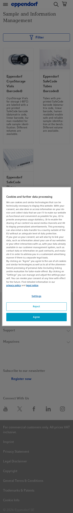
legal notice (32, 285)
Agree (36, 317)
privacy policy (13, 285)
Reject (36, 306)
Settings (36, 296)
